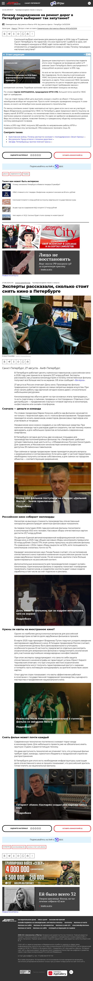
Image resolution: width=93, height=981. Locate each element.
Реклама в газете (80, 922)
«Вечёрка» (79, 380)
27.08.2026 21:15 (7, 283)
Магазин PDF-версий (57, 920)
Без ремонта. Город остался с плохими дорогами (30, 139)
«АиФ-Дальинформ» (23, 356)
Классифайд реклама (80, 925)
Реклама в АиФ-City (63, 925)
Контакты (68, 922)
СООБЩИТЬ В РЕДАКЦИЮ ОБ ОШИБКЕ (62, 928)
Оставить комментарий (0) (72, 155)
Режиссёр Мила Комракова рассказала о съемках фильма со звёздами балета (49, 720)
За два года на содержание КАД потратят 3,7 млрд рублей (35, 208)
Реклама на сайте (25, 925)
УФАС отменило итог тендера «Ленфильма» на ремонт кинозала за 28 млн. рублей (44, 192)
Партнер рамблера (39, 972)
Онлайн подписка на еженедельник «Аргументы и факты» (40, 922)
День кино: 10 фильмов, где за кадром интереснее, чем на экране (50, 612)
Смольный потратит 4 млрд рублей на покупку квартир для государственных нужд (44, 200)
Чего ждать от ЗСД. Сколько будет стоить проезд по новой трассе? (38, 215)
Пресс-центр (42, 920)
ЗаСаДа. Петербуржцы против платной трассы (30, 142)
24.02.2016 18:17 (7, 10)
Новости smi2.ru (10, 275)
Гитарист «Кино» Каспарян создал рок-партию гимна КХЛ (51, 806)
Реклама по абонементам (44, 925)
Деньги (14, 28)
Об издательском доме (27, 920)
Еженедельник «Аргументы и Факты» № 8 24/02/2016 (57, 28)
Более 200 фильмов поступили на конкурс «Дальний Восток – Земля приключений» (51, 500)
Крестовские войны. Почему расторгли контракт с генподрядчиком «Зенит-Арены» (46, 137)
